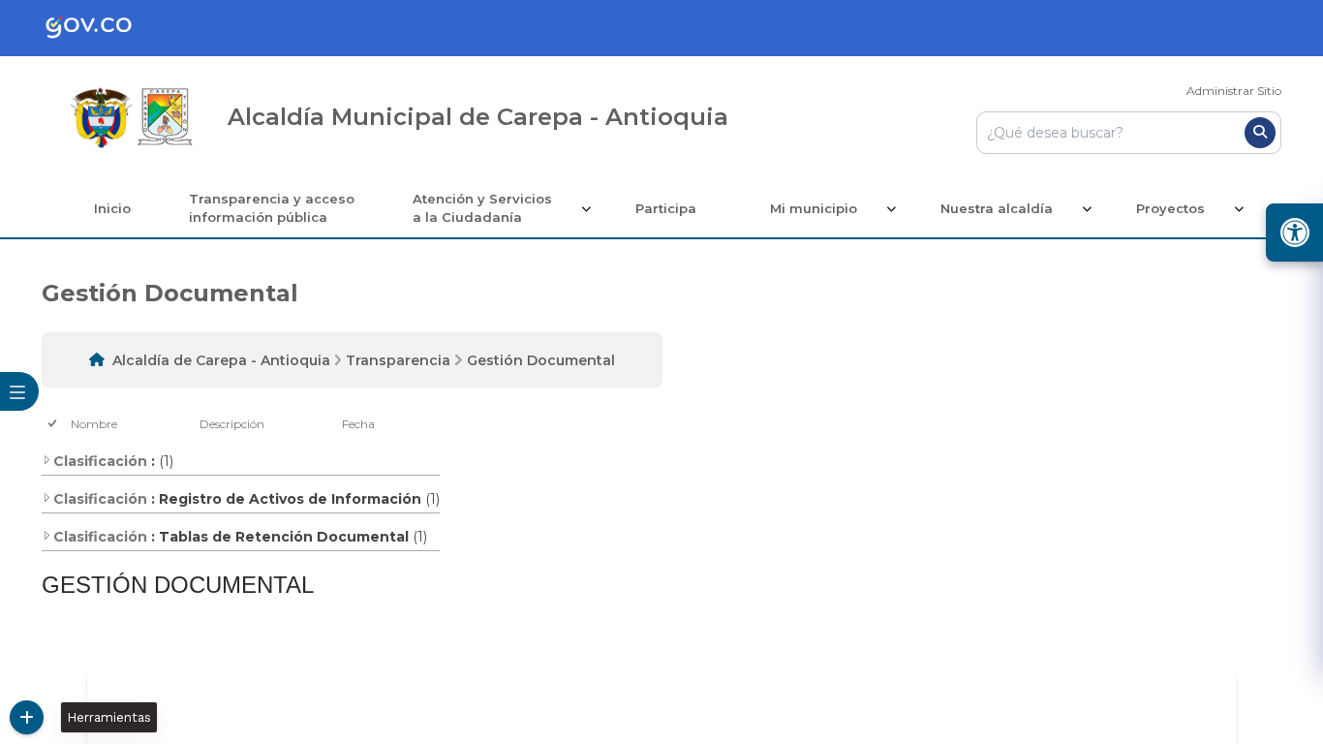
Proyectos (1170, 208)
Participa (665, 208)
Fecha (358, 424)
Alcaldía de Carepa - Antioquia (221, 360)
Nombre (94, 424)
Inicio (112, 208)
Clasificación (100, 461)
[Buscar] (1260, 132)
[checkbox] (54, 424)
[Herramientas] (27, 717)
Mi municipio (813, 208)
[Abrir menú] (78, 435)
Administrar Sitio (1233, 90)
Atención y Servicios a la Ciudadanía (482, 208)
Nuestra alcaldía (996, 208)
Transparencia (398, 360)
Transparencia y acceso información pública (271, 208)
